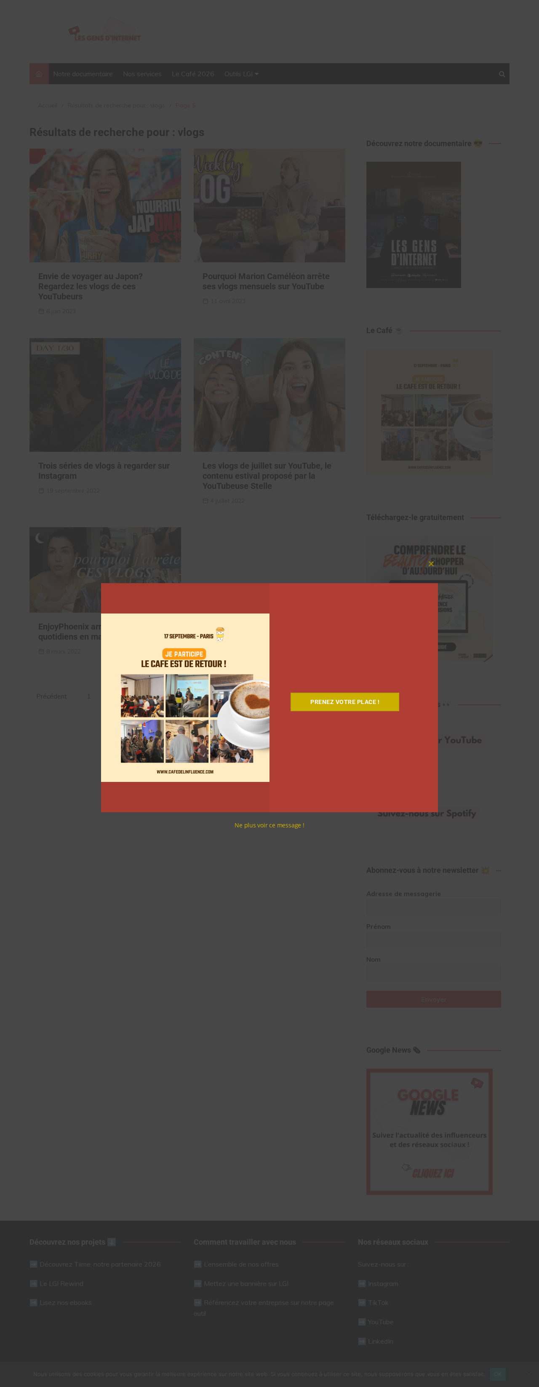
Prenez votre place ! (344, 702)
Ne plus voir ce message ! (269, 825)
